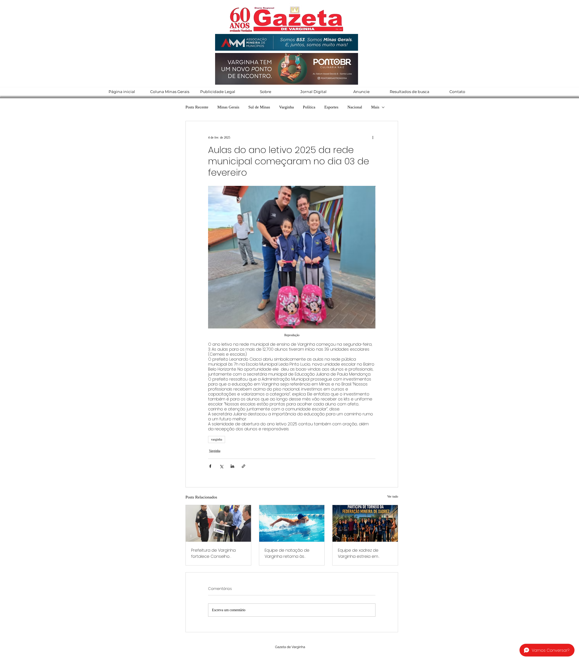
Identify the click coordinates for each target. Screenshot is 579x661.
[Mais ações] (372, 137)
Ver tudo (392, 496)
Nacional (354, 107)
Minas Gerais (228, 107)
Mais (375, 107)
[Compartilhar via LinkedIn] (232, 466)
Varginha (286, 107)
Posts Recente (196, 107)
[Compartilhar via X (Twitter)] (221, 466)
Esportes (331, 107)
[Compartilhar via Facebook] (210, 466)
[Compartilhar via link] (243, 466)
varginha (216, 439)
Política (309, 107)
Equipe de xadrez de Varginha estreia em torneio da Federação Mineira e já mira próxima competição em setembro (364, 553)
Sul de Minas (259, 107)
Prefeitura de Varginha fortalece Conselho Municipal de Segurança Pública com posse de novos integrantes (215, 553)
